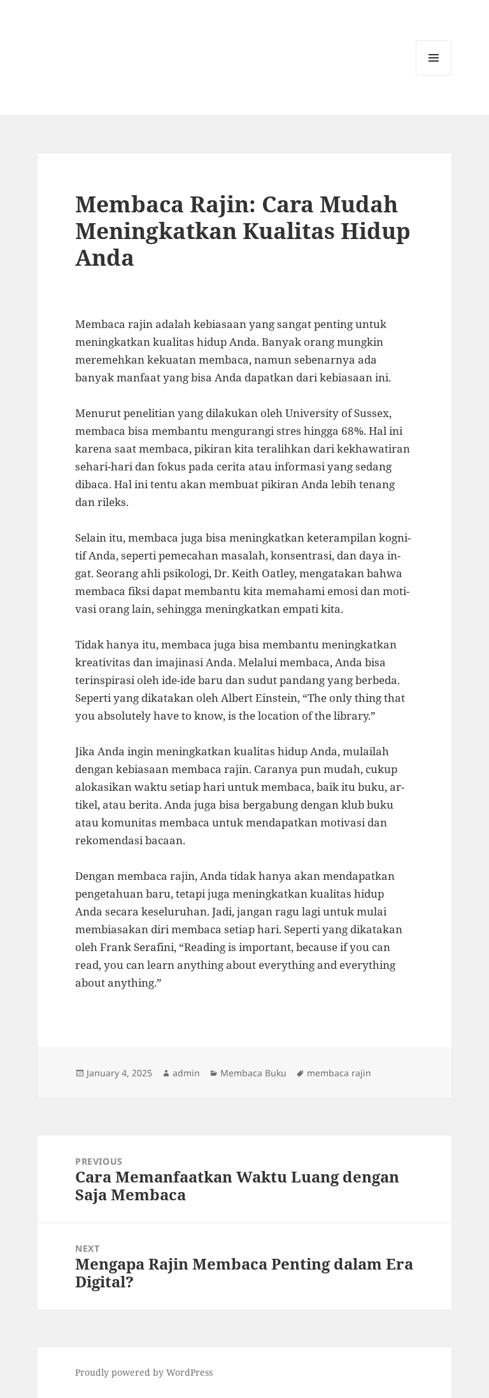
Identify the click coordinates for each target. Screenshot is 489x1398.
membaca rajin (339, 1073)
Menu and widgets (433, 75)
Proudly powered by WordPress (144, 1372)
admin (186, 1073)
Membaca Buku (253, 1073)
